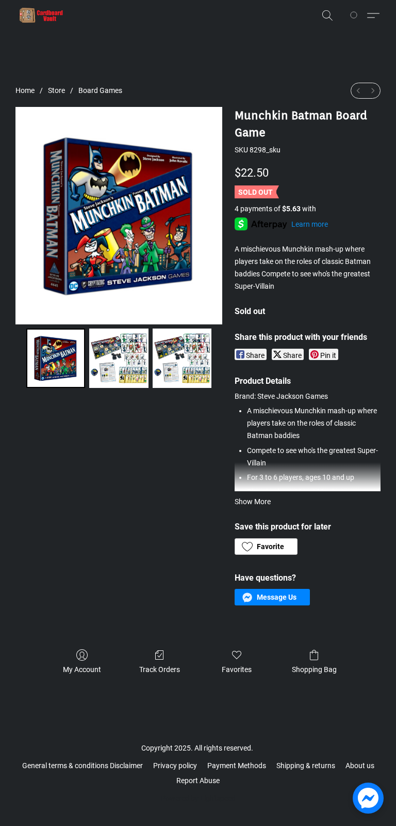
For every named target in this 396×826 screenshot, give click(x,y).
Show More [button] (253, 501)
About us (359, 765)
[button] (41, 15)
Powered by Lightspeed (198, 798)
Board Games (100, 90)
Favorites (237, 669)
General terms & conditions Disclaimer (82, 765)
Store (56, 90)
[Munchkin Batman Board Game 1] (118, 358)
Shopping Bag (314, 669)
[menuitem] (358, 90)
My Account (82, 669)
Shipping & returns (305, 765)
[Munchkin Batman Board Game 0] (56, 358)
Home (25, 90)
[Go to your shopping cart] (355, 15)
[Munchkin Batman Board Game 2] (182, 358)
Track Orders (159, 669)
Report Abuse (198, 780)
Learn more (309, 224)
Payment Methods (236, 765)
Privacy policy (175, 765)
